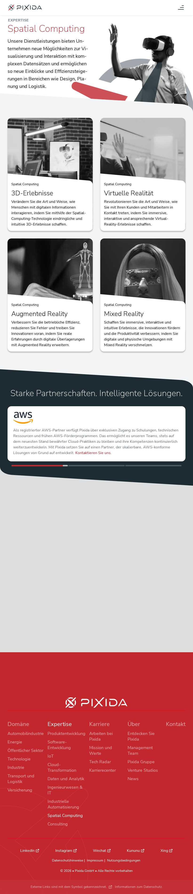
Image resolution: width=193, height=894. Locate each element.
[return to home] (25, 7)
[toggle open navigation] (180, 7)
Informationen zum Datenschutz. (138, 887)
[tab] (40, 465)
